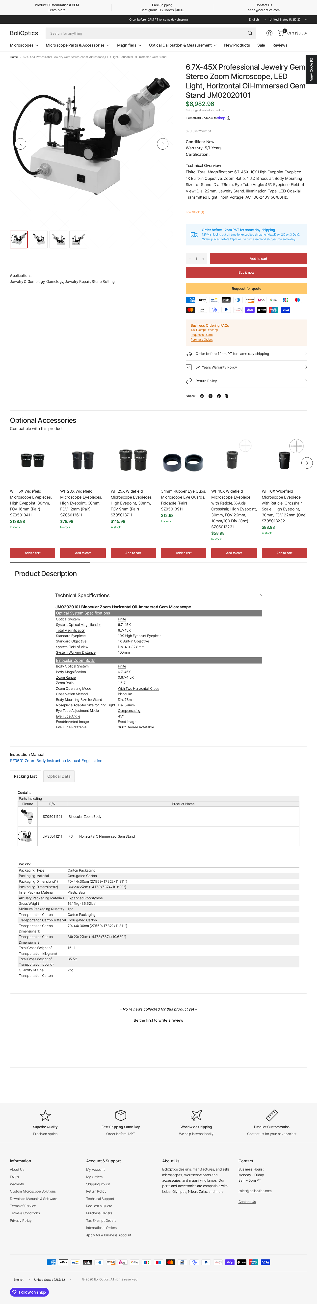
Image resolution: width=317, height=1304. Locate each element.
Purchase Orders (201, 339)
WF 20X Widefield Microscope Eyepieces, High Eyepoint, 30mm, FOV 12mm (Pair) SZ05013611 (81, 503)
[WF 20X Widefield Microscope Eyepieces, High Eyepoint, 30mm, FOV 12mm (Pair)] (83, 460)
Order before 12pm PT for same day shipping (232, 353)
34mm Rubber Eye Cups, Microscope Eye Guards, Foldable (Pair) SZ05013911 (183, 500)
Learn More (57, 10)
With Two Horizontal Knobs (138, 688)
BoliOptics (24, 33)
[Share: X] (210, 396)
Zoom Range (66, 677)
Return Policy (206, 381)
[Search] (250, 33)
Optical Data (59, 776)
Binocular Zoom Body (75, 660)
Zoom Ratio (65, 683)
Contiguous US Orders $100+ (162, 10)
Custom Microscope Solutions (32, 1191)
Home (14, 56)
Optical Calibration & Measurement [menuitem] (180, 45)
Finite (122, 619)
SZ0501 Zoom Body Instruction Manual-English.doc (56, 760)
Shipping (191, 110)
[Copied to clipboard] (226, 396)
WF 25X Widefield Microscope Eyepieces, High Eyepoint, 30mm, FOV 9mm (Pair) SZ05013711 (131, 503)
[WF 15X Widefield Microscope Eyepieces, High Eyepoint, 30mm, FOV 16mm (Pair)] (32, 460)
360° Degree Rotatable (136, 727)
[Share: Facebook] (202, 396)
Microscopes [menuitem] (21, 45)
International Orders (101, 1227)
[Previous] (20, 144)
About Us (17, 1169)
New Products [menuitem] (237, 45)
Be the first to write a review (158, 1020)
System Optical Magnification (78, 624)
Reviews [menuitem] (280, 45)
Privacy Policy (21, 1220)
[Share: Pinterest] (219, 396)
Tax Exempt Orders (101, 1220)
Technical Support (100, 1199)
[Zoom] (163, 71)
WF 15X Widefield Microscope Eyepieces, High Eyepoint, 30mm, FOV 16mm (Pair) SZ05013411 (31, 503)
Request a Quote (201, 335)
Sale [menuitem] (261, 45)
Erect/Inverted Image (72, 721)
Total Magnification (70, 630)
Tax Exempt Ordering (204, 330)
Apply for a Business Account (108, 1235)
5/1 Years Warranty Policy (216, 367)
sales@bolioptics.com (264, 10)
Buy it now (246, 272)
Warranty (17, 1184)
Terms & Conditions (25, 1213)
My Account (95, 1169)
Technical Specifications (82, 595)
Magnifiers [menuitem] (126, 45)
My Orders (94, 1177)
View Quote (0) (311, 69)
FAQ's (14, 1177)
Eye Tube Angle (68, 716)
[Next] (162, 144)
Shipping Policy (98, 1184)
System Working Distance (76, 652)
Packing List (25, 776)
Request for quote (246, 288)
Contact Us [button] (247, 1201)
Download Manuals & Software (33, 1199)
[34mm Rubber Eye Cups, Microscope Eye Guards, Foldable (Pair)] (183, 460)
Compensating (129, 710)
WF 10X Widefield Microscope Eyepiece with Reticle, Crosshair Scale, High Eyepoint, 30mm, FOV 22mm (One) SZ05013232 (284, 506)
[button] (158, 1019)
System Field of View (72, 647)
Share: (191, 396)
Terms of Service (23, 1206)
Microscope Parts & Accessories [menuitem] (75, 45)
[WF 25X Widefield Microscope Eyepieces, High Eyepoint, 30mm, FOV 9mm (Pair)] (133, 460)
